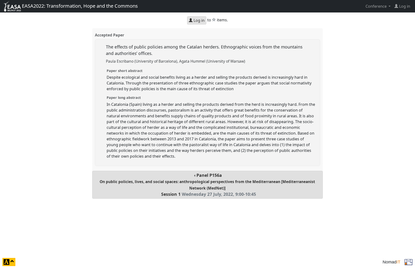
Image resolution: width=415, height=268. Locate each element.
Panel (207, 184)
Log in (199, 20)
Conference (377, 6)
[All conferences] (408, 261)
